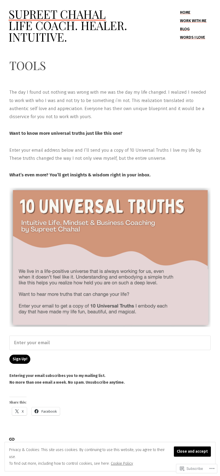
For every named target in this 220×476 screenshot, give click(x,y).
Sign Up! (20, 359)
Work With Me (193, 21)
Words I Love (192, 37)
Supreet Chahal (57, 14)
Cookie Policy (122, 463)
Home (185, 12)
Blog (185, 29)
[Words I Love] (12, 439)
